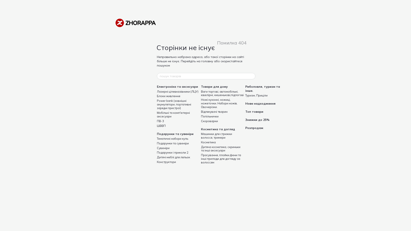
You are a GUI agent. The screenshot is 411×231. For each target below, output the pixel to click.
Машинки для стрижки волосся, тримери (216, 135)
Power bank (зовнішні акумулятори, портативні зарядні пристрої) (174, 104)
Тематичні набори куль (172, 138)
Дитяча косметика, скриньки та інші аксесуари (220, 148)
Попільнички (210, 116)
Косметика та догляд (218, 129)
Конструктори (166, 162)
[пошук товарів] (252, 76)
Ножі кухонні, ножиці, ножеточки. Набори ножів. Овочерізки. (219, 103)
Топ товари (254, 112)
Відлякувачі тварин (214, 111)
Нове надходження (260, 103)
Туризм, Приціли (256, 95)
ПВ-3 (160, 121)
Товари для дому (214, 87)
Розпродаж (254, 128)
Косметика (208, 142)
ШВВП (161, 125)
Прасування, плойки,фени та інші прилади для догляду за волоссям (221, 158)
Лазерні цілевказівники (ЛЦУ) (177, 91)
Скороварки (209, 121)
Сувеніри (163, 148)
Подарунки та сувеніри (175, 134)
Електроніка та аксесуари (177, 87)
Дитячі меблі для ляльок (173, 157)
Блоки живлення (168, 96)
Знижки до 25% (257, 120)
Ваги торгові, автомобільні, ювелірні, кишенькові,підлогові (222, 93)
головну (207, 61)
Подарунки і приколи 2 (172, 152)
